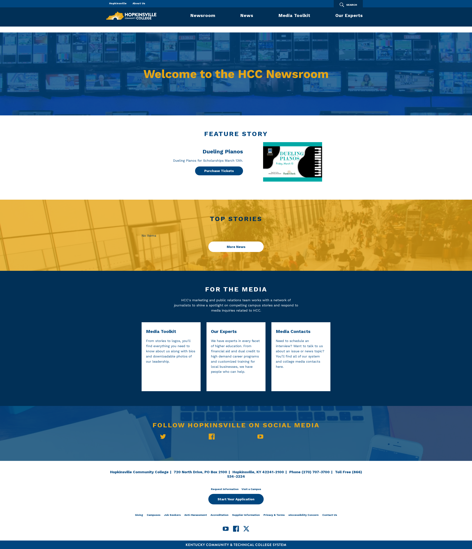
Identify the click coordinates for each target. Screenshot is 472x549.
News (246, 15)
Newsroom (202, 15)
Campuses (153, 514)
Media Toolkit (294, 15)
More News (236, 247)
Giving (139, 514)
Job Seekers (172, 514)
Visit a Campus (251, 489)
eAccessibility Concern (303, 514)
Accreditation (219, 514)
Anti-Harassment (195, 514)
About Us (139, 3)
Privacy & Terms (274, 514)
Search (351, 4)
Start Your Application (236, 499)
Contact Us (329, 514)
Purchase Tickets (219, 171)
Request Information (225, 489)
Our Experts (349, 15)
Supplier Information (246, 514)
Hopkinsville (118, 3)
